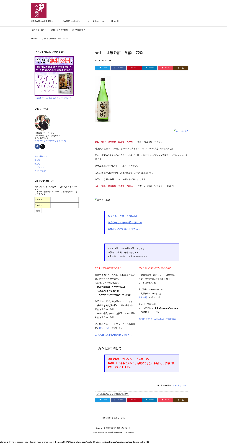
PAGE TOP (219, 427)
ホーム (35, 38)
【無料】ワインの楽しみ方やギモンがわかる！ (54, 98)
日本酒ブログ (40, 167)
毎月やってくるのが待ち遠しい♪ (125, 222)
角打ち (37, 164)
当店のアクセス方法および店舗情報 (157, 318)
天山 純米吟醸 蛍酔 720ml (56, 38)
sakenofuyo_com (179, 385)
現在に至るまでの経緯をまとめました (50, 140)
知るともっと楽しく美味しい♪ (124, 215)
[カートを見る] (181, 130)
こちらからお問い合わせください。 (114, 334)
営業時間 (142, 297)
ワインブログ (40, 171)
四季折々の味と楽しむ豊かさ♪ (124, 229)
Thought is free (128, 432)
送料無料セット (41, 156)
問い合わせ (104, 328)
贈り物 (37, 160)
